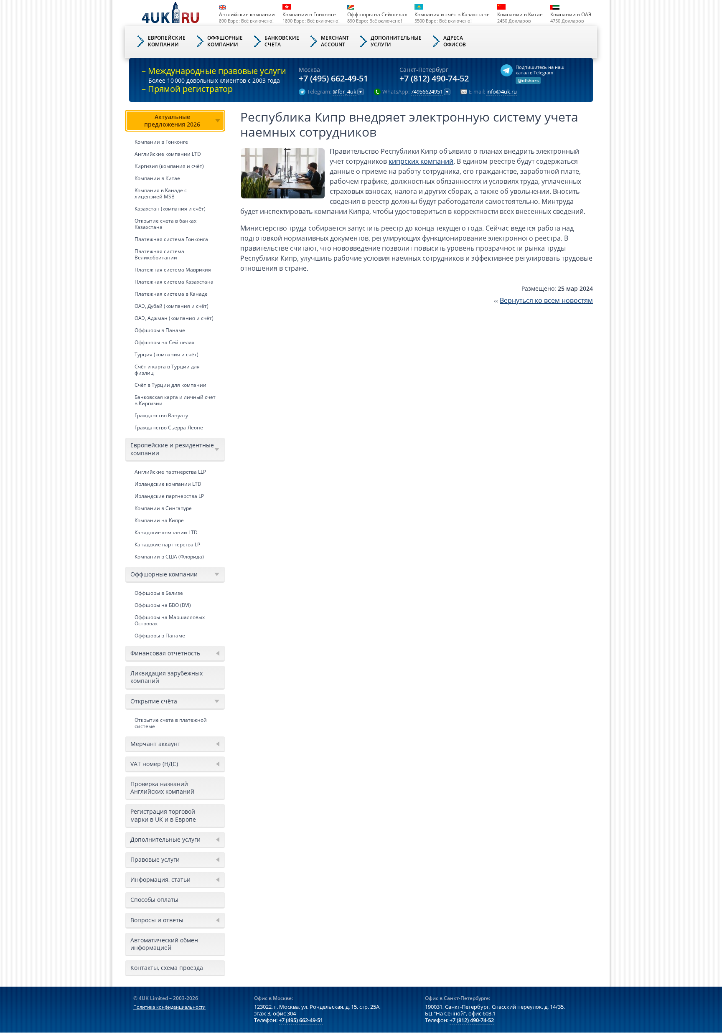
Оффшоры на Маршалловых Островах (170, 620)
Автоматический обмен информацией (164, 944)
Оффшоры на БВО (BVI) (163, 605)
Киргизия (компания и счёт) (169, 166)
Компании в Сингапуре (163, 508)
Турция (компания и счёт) (166, 354)
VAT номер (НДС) (154, 764)
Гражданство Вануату (161, 415)
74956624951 (427, 92)
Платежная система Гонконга (171, 239)
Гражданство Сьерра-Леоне (169, 427)
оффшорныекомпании (225, 41)
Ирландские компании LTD (168, 483)
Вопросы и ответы (156, 920)
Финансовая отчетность (165, 653)
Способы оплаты (154, 900)
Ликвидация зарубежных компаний (166, 677)
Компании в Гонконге (309, 14)
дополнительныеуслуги (396, 41)
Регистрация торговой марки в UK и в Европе (163, 815)
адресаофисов (454, 41)
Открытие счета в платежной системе (171, 723)
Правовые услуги (155, 859)
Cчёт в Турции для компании (170, 384)
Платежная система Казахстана (174, 281)
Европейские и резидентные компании (172, 449)
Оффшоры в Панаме (160, 330)
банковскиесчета (281, 41)
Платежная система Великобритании (159, 254)
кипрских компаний (421, 161)
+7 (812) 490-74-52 (434, 79)
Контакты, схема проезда (166, 968)
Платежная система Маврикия (173, 269)
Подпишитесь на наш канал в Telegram (540, 70)
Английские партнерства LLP (170, 471)
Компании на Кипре (159, 520)
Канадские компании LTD (166, 532)
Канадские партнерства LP (167, 544)
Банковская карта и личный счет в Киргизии (175, 400)
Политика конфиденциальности (169, 1007)
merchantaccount (335, 41)
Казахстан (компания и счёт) (170, 208)
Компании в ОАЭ (571, 14)
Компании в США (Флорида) (169, 556)
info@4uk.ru (501, 92)
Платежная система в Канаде (171, 293)
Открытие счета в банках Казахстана (165, 224)
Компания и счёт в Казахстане (452, 14)
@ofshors (528, 80)
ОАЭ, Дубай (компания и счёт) (171, 306)
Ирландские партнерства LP (169, 496)
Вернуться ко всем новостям (546, 300)
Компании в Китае (520, 14)
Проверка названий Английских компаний (162, 787)
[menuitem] (175, 272)
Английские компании (247, 14)
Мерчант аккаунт (155, 744)
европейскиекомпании (167, 41)
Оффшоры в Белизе (159, 592)
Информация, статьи (160, 879)
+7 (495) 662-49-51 (333, 79)
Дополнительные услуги (165, 839)
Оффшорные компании (164, 574)
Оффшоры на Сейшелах (377, 14)
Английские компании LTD (168, 153)
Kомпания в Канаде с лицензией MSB (161, 193)
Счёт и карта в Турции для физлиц (167, 369)
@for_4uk (344, 92)
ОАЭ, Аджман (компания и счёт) (174, 318)
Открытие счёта (153, 701)
